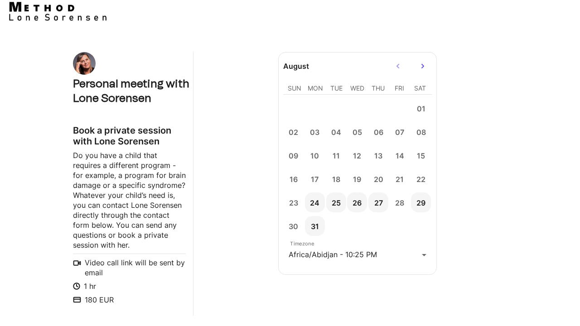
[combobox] (357, 254)
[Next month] (423, 66)
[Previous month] (398, 66)
